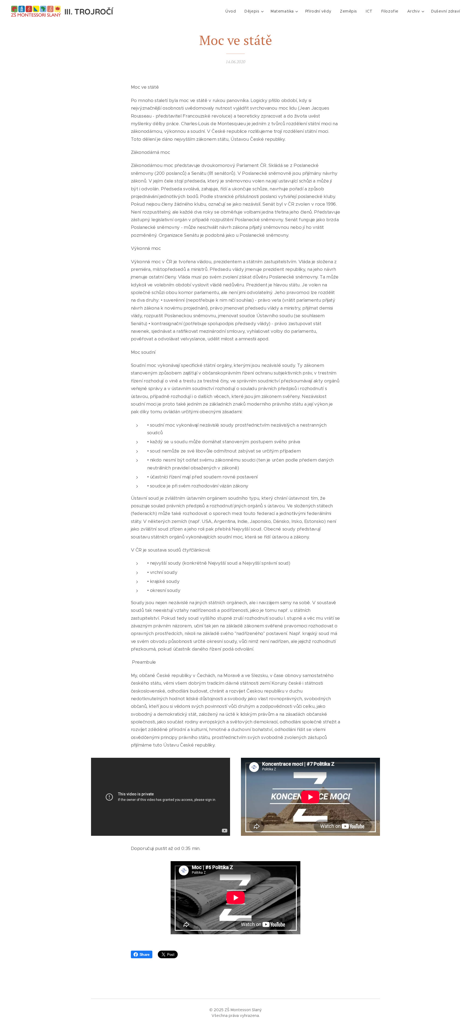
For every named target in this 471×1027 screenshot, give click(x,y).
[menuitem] (232, 11)
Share (145, 954)
